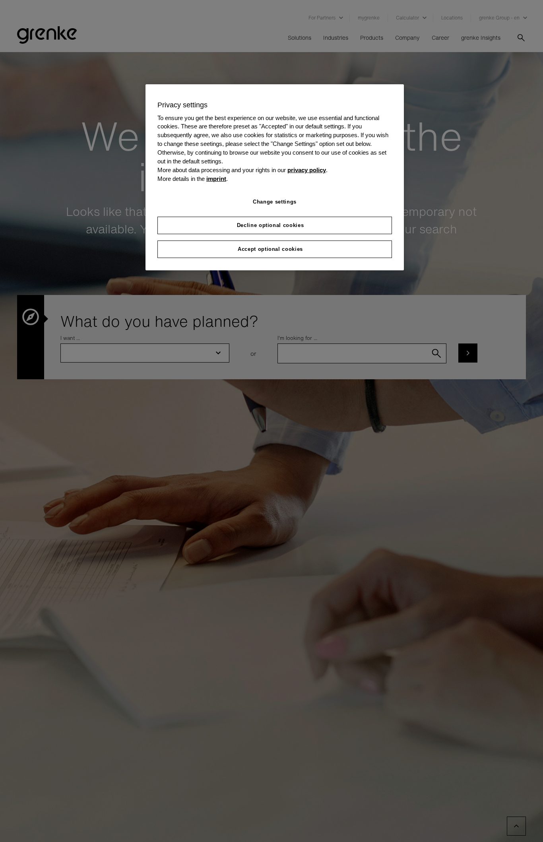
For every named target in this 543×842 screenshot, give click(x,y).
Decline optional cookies (270, 225)
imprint (216, 179)
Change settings (275, 202)
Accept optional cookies (270, 249)
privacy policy (306, 170)
